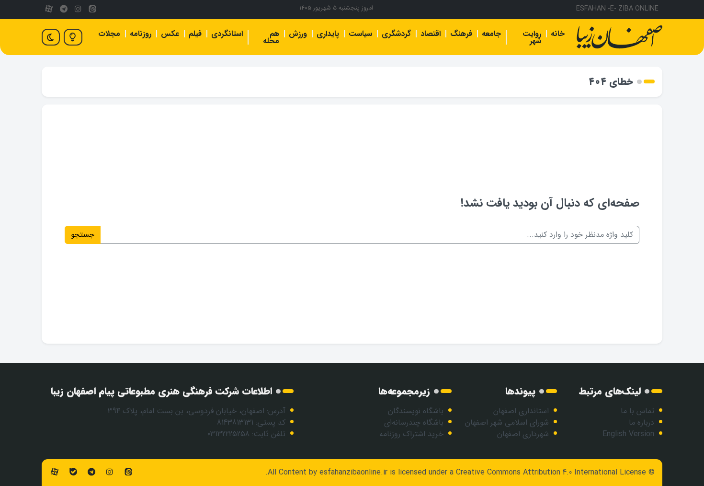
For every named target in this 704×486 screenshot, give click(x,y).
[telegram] (63, 9)
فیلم (195, 33)
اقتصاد (430, 33)
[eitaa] (92, 9)
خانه (558, 33)
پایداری (328, 33)
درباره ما (641, 422)
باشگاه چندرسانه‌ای (413, 422)
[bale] (73, 472)
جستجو (82, 235)
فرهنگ (461, 33)
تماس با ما (637, 411)
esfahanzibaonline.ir (353, 472)
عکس (170, 33)
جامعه (491, 33)
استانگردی (227, 33)
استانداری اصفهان (521, 411)
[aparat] (49, 9)
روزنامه (140, 33)
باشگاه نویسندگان (415, 411)
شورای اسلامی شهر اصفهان (507, 422)
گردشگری (396, 33)
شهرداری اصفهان (523, 434)
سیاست (360, 33)
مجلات (109, 33)
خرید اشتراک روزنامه (411, 434)
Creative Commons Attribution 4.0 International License (551, 472)
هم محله (271, 37)
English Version (628, 434)
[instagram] (78, 9)
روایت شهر (531, 37)
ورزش (298, 33)
